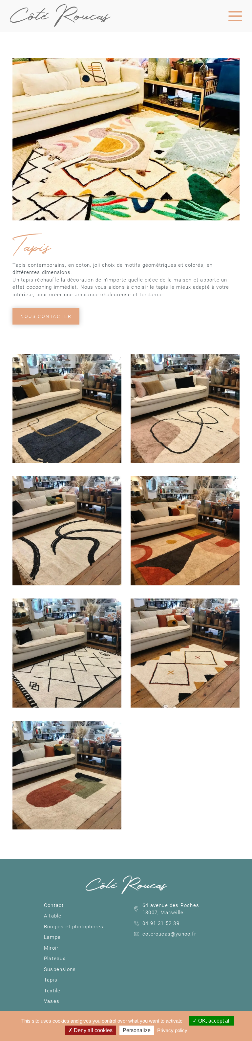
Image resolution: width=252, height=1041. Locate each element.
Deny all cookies (93, 1030)
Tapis (50, 980)
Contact (54, 905)
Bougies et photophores (73, 927)
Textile (52, 991)
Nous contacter (46, 316)
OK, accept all (214, 1021)
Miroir (51, 948)
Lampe (52, 937)
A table (52, 916)
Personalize (137, 1030)
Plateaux (55, 959)
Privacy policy (172, 1030)
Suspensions (60, 969)
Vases (51, 1001)
